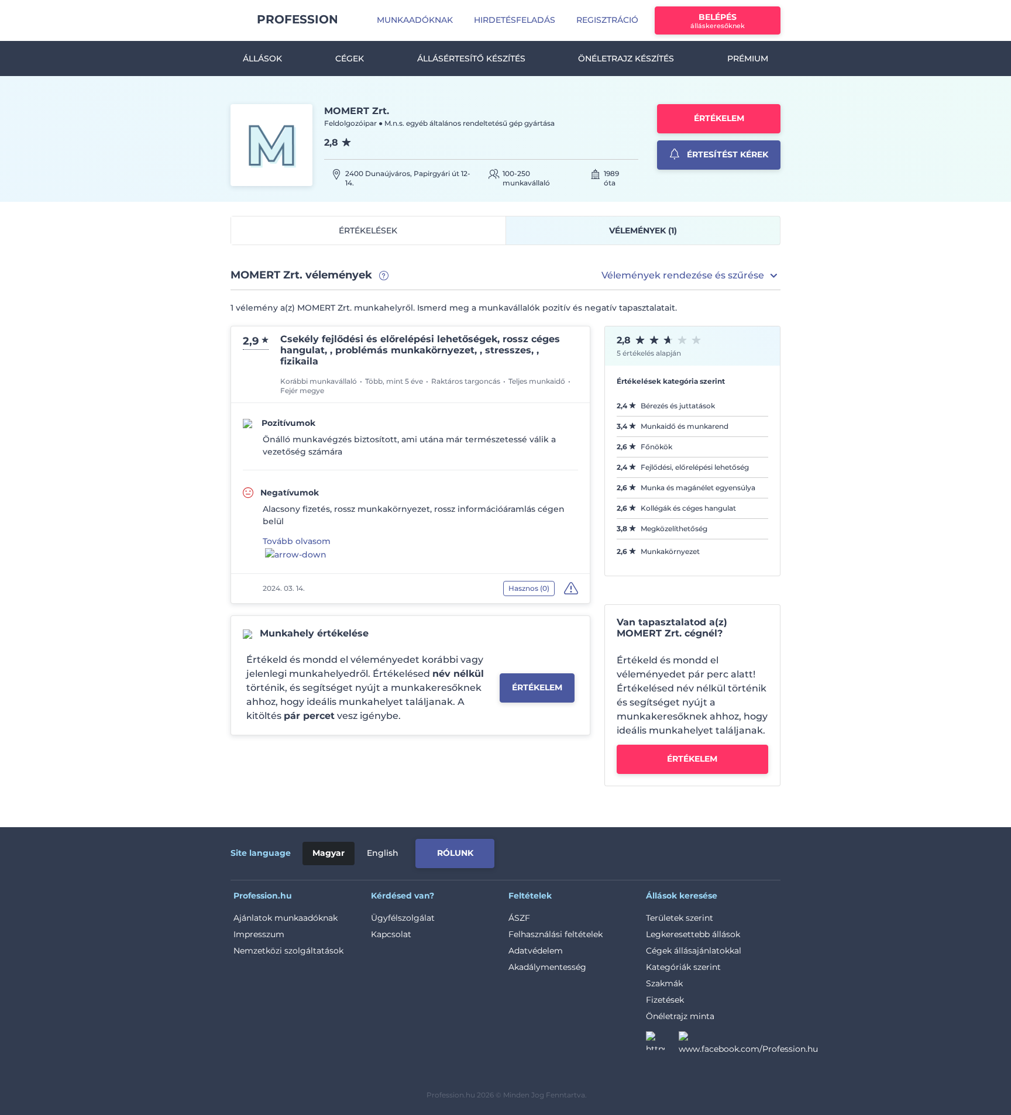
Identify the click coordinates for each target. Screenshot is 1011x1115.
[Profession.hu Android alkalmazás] (731, 851)
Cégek (349, 58)
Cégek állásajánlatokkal (693, 950)
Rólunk (455, 853)
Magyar (328, 853)
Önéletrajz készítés (626, 58)
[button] (690, 276)
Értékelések (368, 230)
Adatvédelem (535, 950)
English (382, 853)
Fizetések (665, 999)
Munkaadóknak (415, 20)
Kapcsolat (391, 934)
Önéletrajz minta (680, 1016)
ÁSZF (519, 918)
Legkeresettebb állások (693, 934)
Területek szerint (679, 918)
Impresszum (258, 934)
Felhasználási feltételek (555, 934)
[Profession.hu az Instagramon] (662, 1044)
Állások (262, 58)
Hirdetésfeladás (514, 20)
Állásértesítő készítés (471, 58)
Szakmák (664, 983)
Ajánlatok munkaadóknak (285, 918)
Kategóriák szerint (683, 967)
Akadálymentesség (547, 967)
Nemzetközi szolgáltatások (288, 950)
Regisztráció (607, 20)
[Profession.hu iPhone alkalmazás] (648, 851)
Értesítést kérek (726, 154)
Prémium (747, 58)
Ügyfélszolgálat (403, 918)
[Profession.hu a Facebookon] (748, 1044)
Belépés (717, 21)
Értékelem (719, 118)
